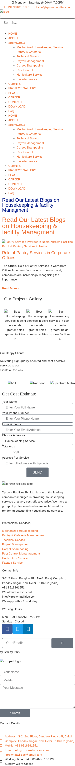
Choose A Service (13, 435)
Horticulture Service (29, 74)
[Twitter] (17, 629)
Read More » (10, 288)
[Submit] (62, 643)
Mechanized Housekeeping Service (40, 47)
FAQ (11, 111)
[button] (37, 16)
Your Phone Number (15, 412)
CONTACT (15, 102)
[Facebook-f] (7, 629)
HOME (12, 33)
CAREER (14, 97)
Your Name (9, 401)
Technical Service (28, 56)
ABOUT (13, 38)
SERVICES (15, 42)
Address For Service (15, 457)
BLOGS (13, 92)
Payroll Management (30, 61)
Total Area (8, 446)
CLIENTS (14, 83)
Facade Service (27, 79)
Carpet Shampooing (30, 65)
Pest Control (25, 70)
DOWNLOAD (16, 106)
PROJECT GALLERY (22, 88)
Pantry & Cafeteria (29, 51)
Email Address (11, 424)
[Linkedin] (28, 629)
